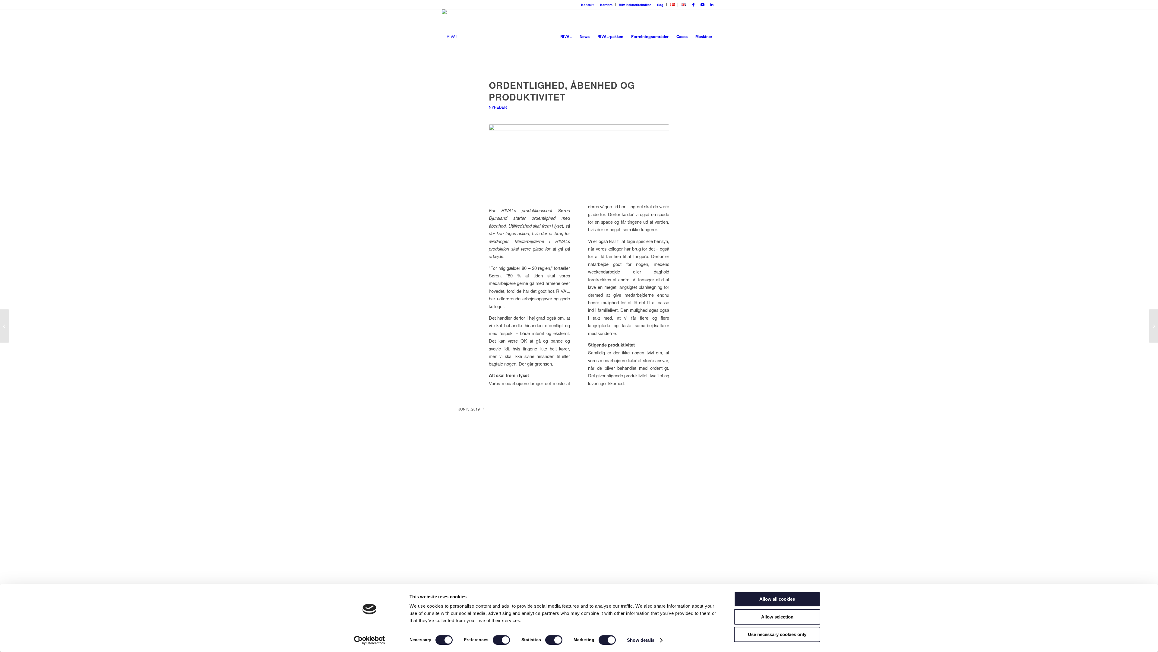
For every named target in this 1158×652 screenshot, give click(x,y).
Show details (640, 640)
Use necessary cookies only (777, 634)
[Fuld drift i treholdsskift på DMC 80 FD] (1153, 326)
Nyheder (498, 107)
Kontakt (587, 4)
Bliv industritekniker (635, 4)
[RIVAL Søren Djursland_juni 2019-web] (579, 155)
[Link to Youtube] (702, 4)
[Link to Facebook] (693, 4)
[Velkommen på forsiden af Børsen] (4, 326)
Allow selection (777, 616)
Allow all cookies (777, 599)
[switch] (501, 640)
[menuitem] (587, 4)
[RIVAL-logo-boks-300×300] (450, 36)
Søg (660, 4)
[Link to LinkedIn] (711, 4)
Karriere (606, 4)
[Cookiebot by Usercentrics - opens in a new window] (369, 640)
